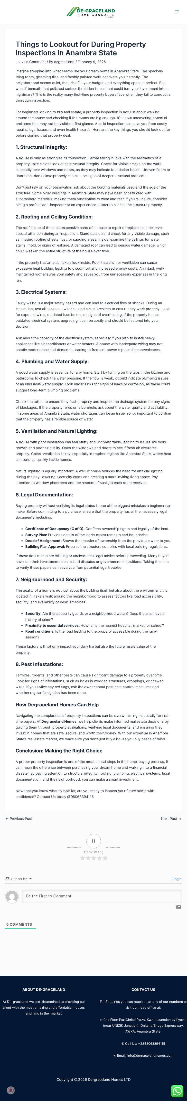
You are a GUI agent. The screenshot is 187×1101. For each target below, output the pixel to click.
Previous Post (18, 819)
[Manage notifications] (11, 1090)
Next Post (171, 819)
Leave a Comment (31, 62)
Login (176, 879)
